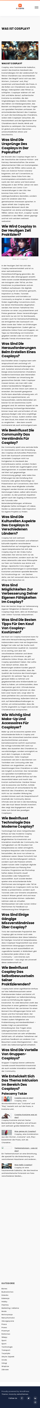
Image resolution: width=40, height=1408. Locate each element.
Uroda (4, 1360)
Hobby (4, 1301)
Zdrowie (5, 1369)
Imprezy (5, 1305)
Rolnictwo (6, 1334)
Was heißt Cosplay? (23, 1165)
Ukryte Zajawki (8, 1356)
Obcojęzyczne (8, 1321)
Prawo (4, 1327)
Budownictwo (7, 1292)
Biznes (4, 1288)
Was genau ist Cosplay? (25, 1131)
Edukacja (5, 1298)
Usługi (4, 1363)
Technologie (7, 1347)
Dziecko (5, 1295)
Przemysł (6, 1331)
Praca (4, 1324)
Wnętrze (5, 1366)
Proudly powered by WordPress (15, 1391)
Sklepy (4, 1337)
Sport (4, 1340)
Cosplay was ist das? (24, 1098)
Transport (6, 1350)
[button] (36, 8)
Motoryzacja (7, 1314)
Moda (4, 1311)
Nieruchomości (8, 1318)
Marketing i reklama (10, 1308)
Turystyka (6, 1353)
